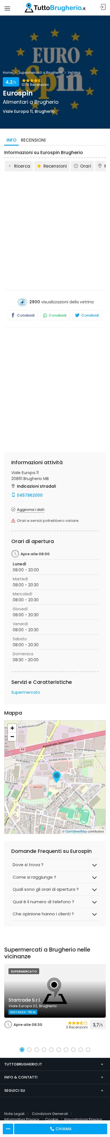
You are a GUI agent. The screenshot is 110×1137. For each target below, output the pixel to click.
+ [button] (12, 728)
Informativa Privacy (21, 1119)
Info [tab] (11, 140)
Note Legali (14, 1113)
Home (8, 72)
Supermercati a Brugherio (40, 72)
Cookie (51, 1119)
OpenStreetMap (76, 831)
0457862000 (30, 495)
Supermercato (25, 692)
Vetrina (74, 72)
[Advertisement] (55, 230)
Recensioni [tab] (33, 140)
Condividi (25, 315)
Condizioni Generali (50, 1113)
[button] (22, 1049)
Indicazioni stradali (36, 486)
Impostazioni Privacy (83, 1119)
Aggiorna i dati (30, 509)
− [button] (12, 736)
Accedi (103, 7)
